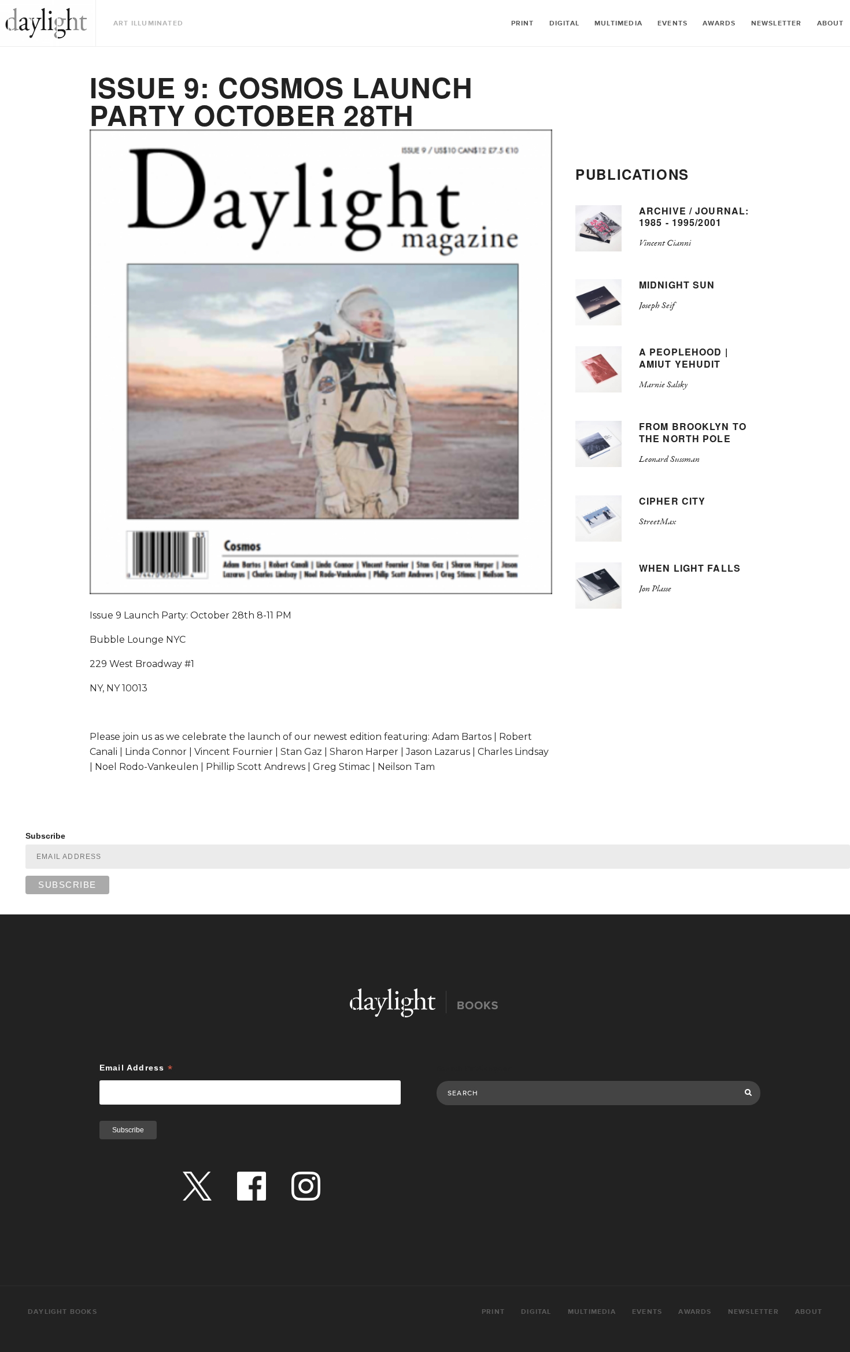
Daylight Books (46, 23)
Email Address (136, 1067)
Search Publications (474, 1068)
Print (522, 23)
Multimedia (618, 23)
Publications (632, 174)
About (830, 23)
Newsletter (776, 23)
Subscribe (45, 835)
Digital (564, 23)
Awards (719, 23)
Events (672, 23)
